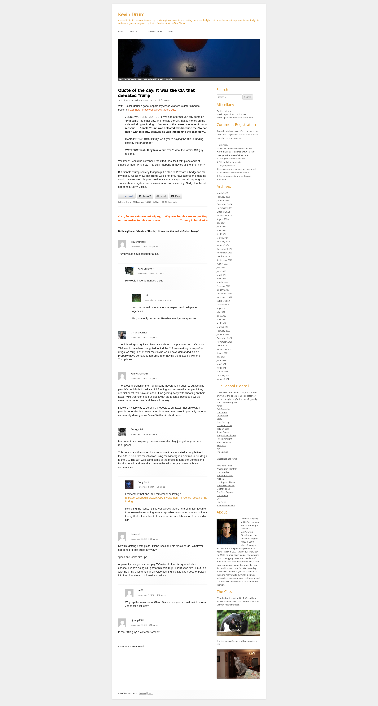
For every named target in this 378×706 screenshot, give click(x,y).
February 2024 (223, 241)
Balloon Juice (223, 428)
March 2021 (222, 371)
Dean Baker (222, 415)
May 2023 (221, 275)
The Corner (222, 412)
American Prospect (226, 505)
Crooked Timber (224, 425)
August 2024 (223, 219)
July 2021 (221, 356)
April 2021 (221, 368)
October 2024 (223, 211)
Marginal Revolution (226, 435)
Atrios (219, 405)
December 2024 (224, 204)
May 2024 (221, 230)
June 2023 (221, 271)
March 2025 (222, 193)
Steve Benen (223, 432)
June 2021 (221, 360)
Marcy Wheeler (224, 442)
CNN (219, 498)
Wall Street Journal (225, 485)
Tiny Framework (130, 693)
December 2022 (224, 293)
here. (225, 144)
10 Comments (164, 100)
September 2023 (224, 260)
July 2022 (221, 312)
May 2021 (221, 364)
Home (120, 31)
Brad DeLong (223, 422)
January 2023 (223, 289)
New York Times (224, 465)
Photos (133, 31)
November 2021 (224, 341)
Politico (220, 479)
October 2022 (223, 300)
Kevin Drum (131, 14)
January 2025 (223, 200)
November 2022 (224, 297)
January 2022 (223, 334)
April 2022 (221, 323)
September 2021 (224, 349)
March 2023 (222, 282)
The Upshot (222, 451)
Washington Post (225, 475)
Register (142, 693)
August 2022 (223, 308)
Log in (150, 693)
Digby (219, 418)
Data (170, 31)
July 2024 (221, 222)
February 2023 (223, 286)
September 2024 (224, 215)
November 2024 (224, 208)
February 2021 (223, 375)
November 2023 (224, 252)
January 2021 (223, 379)
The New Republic (225, 492)
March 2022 (222, 326)
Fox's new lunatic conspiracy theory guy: (152, 109)
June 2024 (221, 226)
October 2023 (223, 256)
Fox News (221, 502)
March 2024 (222, 237)
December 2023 (224, 249)
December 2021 (224, 338)
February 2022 (223, 330)
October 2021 (223, 345)
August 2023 (223, 263)
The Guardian (223, 472)
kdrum (228, 111)
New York (221, 445)
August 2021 (223, 353)
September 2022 (224, 304)
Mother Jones (223, 488)
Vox (218, 448)
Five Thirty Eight (224, 438)
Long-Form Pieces (154, 31)
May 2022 (221, 319)
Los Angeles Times (226, 482)
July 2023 (221, 267)
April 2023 (221, 278)
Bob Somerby (223, 409)
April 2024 (221, 234)
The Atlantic (222, 495)
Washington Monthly (227, 468)
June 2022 (221, 315)
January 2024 (223, 245)
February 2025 (223, 196)
